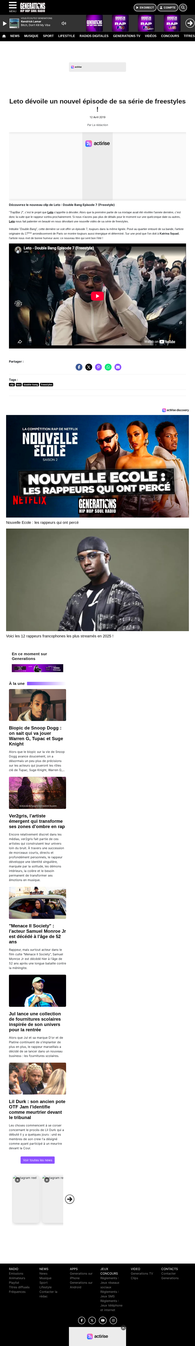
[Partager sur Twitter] (87, 369)
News (15, 36)
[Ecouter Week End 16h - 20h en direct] (37, 668)
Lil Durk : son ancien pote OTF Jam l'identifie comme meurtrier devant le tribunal (37, 1109)
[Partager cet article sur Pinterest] (97, 369)
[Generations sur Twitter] (92, 1320)
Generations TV (126, 36)
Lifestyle (66, 36)
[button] (26, 1199)
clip (12, 384)
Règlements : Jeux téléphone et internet (111, 1305)
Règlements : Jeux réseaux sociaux (109, 1282)
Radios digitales (94, 36)
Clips (134, 1278)
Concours (170, 36)
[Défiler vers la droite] (69, 1199)
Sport (48, 36)
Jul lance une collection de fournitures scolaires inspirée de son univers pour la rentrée (35, 1021)
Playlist (14, 1282)
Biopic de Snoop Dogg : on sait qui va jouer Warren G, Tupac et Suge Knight (36, 735)
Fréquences (17, 1292)
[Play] (5, 23)
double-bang (31, 384)
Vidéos (151, 36)
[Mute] (64, 23)
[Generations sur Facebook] (81, 1320)
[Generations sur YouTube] (103, 1320)
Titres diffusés (19, 1287)
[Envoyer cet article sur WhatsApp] (107, 369)
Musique (31, 36)
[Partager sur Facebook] (78, 369)
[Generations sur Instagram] (113, 1320)
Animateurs (17, 1278)
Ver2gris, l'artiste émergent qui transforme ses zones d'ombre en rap (37, 821)
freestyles (46, 384)
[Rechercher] (183, 7)
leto (19, 384)
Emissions (16, 1273)
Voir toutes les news (37, 1160)
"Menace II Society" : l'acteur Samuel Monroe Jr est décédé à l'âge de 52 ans (37, 933)
